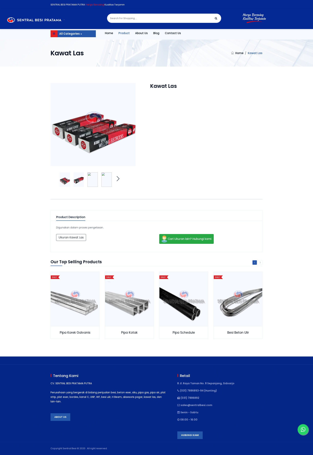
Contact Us (173, 33)
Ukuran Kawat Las (71, 237)
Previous (254, 262)
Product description (70, 217)
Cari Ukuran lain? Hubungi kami (189, 239)
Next (118, 178)
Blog (156, 33)
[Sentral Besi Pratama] (34, 20)
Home (109, 33)
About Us (141, 33)
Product (124, 33)
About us (60, 417)
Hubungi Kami (190, 435)
